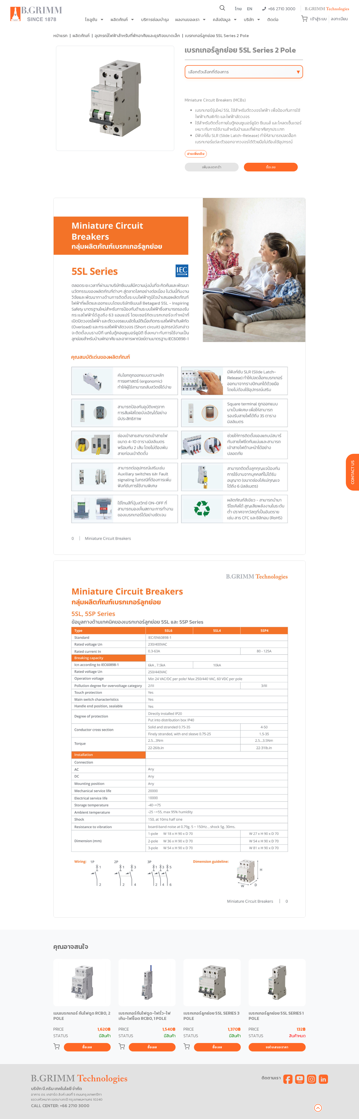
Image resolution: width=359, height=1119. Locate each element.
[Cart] (304, 19)
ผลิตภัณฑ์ (119, 19)
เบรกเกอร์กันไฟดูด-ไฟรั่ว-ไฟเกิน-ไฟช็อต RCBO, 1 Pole (145, 1016)
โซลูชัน (91, 19)
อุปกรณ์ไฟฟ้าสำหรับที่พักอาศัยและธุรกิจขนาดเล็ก (137, 35)
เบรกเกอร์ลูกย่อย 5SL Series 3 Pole (211, 1016)
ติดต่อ (272, 19)
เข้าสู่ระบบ (318, 19)
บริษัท (249, 19)
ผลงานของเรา (187, 19)
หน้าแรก (60, 35)
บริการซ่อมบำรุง (155, 19)
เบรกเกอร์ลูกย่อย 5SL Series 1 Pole (276, 1016)
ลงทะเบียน (339, 19)
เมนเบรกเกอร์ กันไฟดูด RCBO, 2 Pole (81, 1016)
